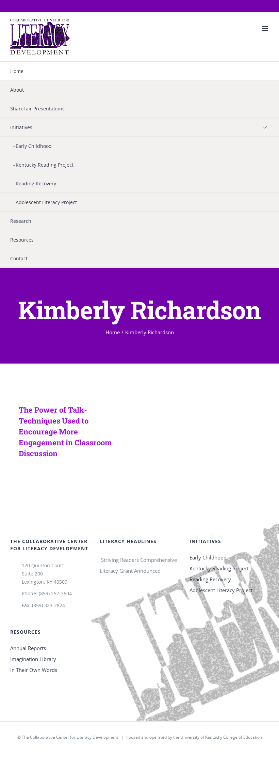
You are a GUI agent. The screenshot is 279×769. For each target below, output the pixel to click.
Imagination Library (33, 659)
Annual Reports (28, 648)
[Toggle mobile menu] (265, 28)
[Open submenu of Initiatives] (269, 127)
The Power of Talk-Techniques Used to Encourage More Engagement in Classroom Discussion (65, 431)
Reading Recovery (36, 183)
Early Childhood (34, 146)
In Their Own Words (33, 669)
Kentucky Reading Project (44, 165)
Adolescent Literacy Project (46, 202)
